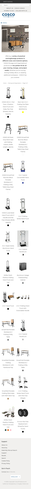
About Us (9, 8)
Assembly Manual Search (9, 450)
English (14, 477)
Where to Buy (9, 10)
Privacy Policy (6, 463)
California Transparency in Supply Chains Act (15, 484)
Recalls (4, 455)
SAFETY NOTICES (7, 1)
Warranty (4, 447)
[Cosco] (8, 15)
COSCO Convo (19, 8)
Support (4, 453)
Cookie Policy (6, 461)
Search (4, 458)
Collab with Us (21, 10)
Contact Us (5, 472)
